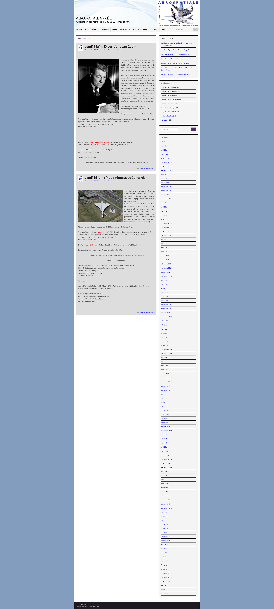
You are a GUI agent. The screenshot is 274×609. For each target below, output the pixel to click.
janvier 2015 (165, 528)
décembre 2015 (166, 496)
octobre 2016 (165, 463)
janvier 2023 (165, 260)
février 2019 (165, 410)
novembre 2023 (166, 227)
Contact (164, 29)
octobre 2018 (165, 427)
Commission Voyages (168, 108)
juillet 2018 (164, 435)
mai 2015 (164, 512)
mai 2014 (164, 553)
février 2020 (165, 374)
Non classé (164, 120)
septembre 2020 (166, 353)
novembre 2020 (166, 349)
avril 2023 (164, 248)
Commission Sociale (167, 104)
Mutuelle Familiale (167, 116)
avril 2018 (164, 447)
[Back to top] (269, 604)
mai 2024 (164, 203)
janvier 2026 (165, 158)
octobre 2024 (165, 195)
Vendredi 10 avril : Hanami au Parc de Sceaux (176, 63)
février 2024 (165, 215)
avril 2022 (164, 288)
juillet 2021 (164, 321)
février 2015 (165, 524)
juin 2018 (164, 439)
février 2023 (165, 256)
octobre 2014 (165, 540)
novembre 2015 (166, 500)
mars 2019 (164, 406)
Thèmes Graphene (93, 606)
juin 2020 (164, 357)
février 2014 (165, 565)
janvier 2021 (165, 345)
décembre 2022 (166, 264)
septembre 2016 (166, 467)
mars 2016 (164, 483)
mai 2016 (164, 475)
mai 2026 (164, 146)
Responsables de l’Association (97, 29)
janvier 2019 (165, 414)
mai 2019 (164, 398)
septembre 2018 (166, 431)
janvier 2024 (165, 219)
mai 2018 (164, 443)
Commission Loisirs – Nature (170, 100)
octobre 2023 (165, 231)
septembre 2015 (166, 508)
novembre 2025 (166, 162)
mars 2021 (164, 337)
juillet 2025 (164, 174)
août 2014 (164, 545)
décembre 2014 (166, 532)
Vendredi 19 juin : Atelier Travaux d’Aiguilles (175, 50)
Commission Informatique (169, 95)
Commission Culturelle (114, 50)
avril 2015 (164, 516)
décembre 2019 (166, 378)
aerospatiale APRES (92, 50)
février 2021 (165, 341)
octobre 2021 (165, 313)
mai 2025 (164, 178)
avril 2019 (164, 402)
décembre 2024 (166, 186)
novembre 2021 (166, 309)
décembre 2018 (166, 418)
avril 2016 (164, 479)
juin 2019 (164, 394)
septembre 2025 (166, 170)
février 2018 (165, 455)
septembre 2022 (166, 276)
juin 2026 (164, 142)
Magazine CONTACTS (121, 29)
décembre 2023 (166, 223)
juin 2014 (164, 549)
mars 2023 (164, 252)
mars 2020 (164, 370)
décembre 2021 (166, 304)
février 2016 (165, 488)
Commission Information (169, 91)
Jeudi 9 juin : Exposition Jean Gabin (110, 46)
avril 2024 (164, 207)
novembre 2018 (166, 422)
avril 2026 (164, 150)
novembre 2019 (166, 382)
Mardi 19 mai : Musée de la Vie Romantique (175, 59)
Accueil (79, 29)
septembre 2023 (166, 235)
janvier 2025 (165, 182)
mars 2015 (164, 520)
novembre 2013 (166, 577)
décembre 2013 (166, 573)
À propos (154, 29)
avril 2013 (164, 589)
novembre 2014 (166, 536)
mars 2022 (164, 292)
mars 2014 (164, 561)
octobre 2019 (165, 386)
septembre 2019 (166, 390)
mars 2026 (164, 154)
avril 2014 (164, 557)
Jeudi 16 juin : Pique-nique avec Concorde (115, 177)
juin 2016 (164, 471)
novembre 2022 (166, 268)
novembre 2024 (166, 191)
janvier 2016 (165, 492)
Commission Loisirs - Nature (116, 181)
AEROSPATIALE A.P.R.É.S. (94, 18)
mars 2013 (164, 593)
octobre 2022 (165, 272)
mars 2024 (164, 211)
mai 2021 (164, 329)
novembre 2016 (166, 459)
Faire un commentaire (147, 168)
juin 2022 (164, 280)
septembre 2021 (166, 317)
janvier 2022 (165, 300)
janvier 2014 (165, 569)
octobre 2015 (165, 504)
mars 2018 (164, 451)
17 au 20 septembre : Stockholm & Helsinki (175, 74)
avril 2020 (164, 365)
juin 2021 (164, 325)
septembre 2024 (166, 199)
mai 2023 (164, 243)
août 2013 (164, 585)
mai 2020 (164, 361)
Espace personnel (140, 29)
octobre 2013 (165, 581)
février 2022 (165, 296)
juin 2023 (164, 239)
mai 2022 (164, 284)
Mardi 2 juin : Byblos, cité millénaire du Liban (175, 54)
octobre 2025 (165, 166)
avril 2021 (164, 333)
